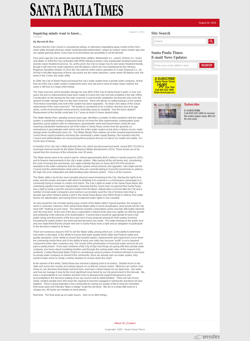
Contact (131, 323)
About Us (119, 323)
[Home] (76, 11)
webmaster (207, 337)
